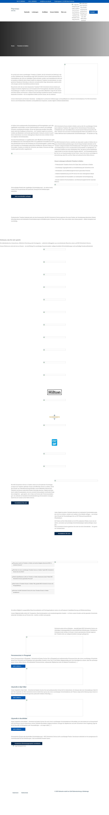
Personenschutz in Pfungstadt (21, 655)
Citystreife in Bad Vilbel (19, 687)
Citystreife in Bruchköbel (19, 718)
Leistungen (35, 12)
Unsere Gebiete (54, 12)
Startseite (27, 12)
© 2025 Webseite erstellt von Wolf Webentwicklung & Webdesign (71, 791)
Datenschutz (24, 792)
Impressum (15, 792)
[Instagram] (11, 1)
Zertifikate (45, 12)
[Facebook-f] (14, 1)
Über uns (63, 12)
